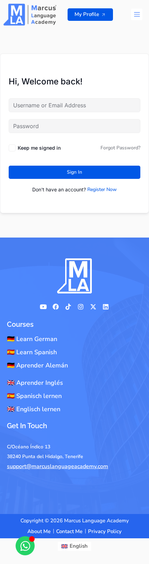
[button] (136, 14)
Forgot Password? (120, 147)
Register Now (102, 189)
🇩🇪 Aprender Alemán (37, 365)
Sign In (74, 172)
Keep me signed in (39, 148)
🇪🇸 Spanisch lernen (34, 396)
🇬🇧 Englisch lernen (33, 409)
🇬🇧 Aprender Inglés (35, 383)
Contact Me (69, 531)
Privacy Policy (105, 531)
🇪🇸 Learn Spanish (32, 352)
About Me (39, 531)
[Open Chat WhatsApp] (25, 545)
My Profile (86, 14)
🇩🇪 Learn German (32, 339)
